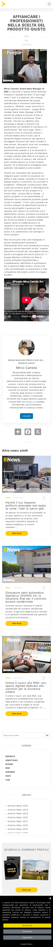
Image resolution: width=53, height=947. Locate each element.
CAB (7, 780)
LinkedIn (26, 416)
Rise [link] (26, 40)
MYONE (9, 764)
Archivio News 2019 (18, 829)
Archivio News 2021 (18, 821)
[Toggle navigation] (49, 4)
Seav (8, 776)
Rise (7, 768)
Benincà (10, 756)
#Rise (7, 498)
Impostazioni (27, 937)
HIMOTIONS (11, 760)
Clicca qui (26, 890)
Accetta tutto (27, 925)
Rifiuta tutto (27, 931)
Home (26, 36)
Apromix (10, 772)
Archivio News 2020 (18, 825)
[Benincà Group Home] (3, 4)
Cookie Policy (26, 944)
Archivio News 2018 (18, 833)
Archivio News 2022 (18, 817)
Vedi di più (16, 533)
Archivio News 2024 (18, 809)
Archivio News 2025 (18, 806)
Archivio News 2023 (18, 813)
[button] (44, 497)
